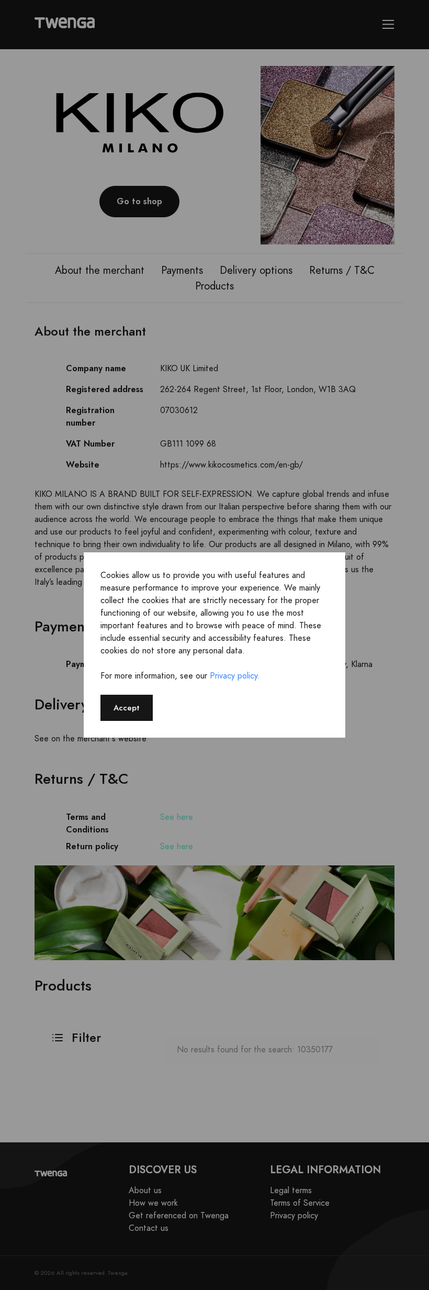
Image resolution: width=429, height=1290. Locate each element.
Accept (127, 707)
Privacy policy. (235, 676)
